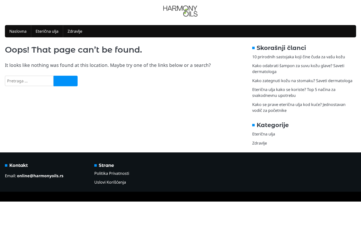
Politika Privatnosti (111, 173)
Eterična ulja (47, 31)
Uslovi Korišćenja (110, 182)
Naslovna (18, 31)
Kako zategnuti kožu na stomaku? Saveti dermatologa (302, 80)
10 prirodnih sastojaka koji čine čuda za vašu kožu (298, 56)
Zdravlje (75, 31)
